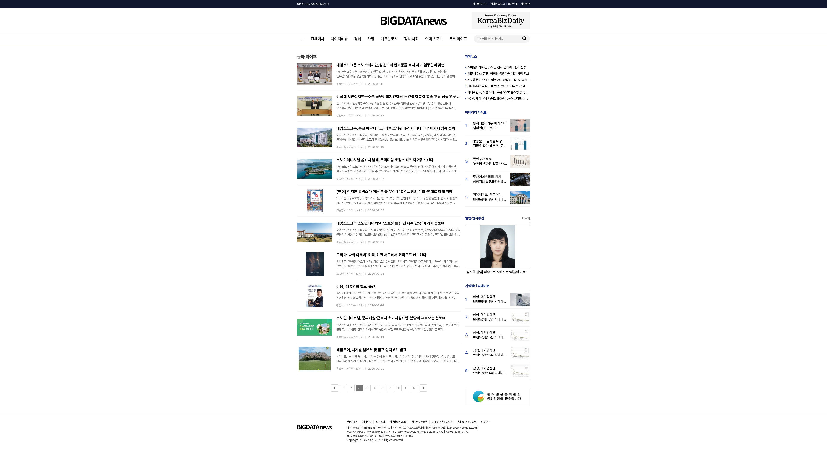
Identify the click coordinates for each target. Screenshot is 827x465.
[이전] (334, 388)
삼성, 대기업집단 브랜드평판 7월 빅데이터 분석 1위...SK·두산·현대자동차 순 (489, 317)
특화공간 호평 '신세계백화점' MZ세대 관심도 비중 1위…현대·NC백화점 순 (488, 161)
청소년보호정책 (419, 421)
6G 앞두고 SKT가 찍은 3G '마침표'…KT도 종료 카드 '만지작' (498, 80)
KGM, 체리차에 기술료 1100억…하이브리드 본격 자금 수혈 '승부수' (498, 99)
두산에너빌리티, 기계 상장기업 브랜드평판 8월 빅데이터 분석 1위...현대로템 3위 (489, 179)
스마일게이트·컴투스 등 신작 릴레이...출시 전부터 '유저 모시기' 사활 (498, 67)
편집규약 (485, 421)
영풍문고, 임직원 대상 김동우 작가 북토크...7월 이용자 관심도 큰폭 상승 (489, 143)
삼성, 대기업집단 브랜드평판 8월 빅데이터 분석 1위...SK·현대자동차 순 (489, 299)
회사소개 (512, 3)
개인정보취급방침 (398, 421)
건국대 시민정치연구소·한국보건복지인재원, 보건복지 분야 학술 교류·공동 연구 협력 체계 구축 (398, 96)
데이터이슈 (339, 39)
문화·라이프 (458, 39)
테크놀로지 (389, 39)
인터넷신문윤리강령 (466, 421)
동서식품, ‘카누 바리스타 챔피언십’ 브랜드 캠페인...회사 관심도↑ (489, 125)
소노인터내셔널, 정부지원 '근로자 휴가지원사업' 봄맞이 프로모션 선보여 (391, 318)
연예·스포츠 (434, 39)
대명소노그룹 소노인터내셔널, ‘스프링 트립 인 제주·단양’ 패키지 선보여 (390, 223)
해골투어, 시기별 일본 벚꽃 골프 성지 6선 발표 (371, 349)
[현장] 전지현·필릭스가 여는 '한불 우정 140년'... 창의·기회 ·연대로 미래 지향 (394, 191)
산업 (370, 39)
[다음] (423, 388)
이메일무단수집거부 (442, 421)
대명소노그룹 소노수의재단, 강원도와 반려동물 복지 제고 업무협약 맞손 (390, 65)
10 (414, 388)
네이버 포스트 (480, 3)
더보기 (526, 218)
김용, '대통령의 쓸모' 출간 (355, 286)
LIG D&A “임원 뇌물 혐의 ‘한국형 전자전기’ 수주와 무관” (498, 86)
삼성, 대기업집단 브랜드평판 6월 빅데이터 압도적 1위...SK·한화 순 (489, 335)
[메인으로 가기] (314, 428)
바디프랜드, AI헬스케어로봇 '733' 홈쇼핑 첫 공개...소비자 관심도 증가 (498, 92)
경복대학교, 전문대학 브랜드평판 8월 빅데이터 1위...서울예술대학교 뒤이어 (489, 197)
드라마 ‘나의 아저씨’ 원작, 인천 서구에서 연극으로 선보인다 (381, 255)
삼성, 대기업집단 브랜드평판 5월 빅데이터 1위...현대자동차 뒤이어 (489, 353)
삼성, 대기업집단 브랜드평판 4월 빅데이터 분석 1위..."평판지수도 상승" (490, 370)
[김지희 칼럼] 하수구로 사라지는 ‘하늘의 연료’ (496, 272)
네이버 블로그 (497, 3)
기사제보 (525, 3)
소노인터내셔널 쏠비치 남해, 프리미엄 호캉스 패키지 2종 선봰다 (385, 160)
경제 (357, 39)
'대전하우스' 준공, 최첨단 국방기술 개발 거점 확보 (498, 74)
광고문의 (380, 421)
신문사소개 (352, 421)
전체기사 (317, 39)
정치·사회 (411, 39)
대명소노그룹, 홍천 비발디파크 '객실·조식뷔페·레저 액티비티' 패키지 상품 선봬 (395, 128)
